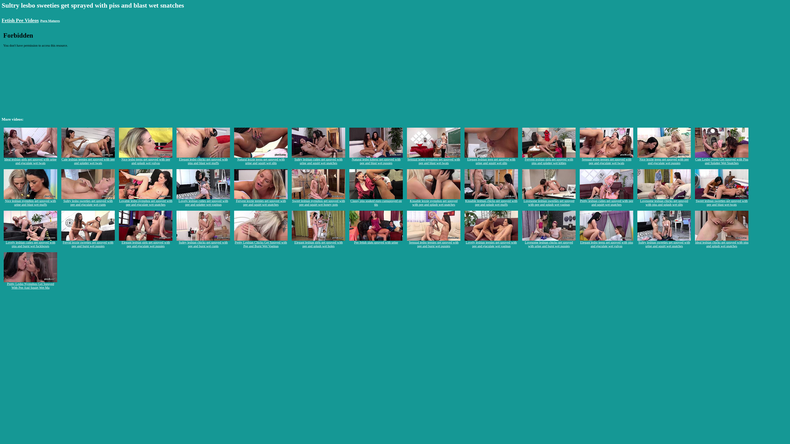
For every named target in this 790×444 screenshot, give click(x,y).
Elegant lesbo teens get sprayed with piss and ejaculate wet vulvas (606, 244)
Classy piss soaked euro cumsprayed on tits (376, 202)
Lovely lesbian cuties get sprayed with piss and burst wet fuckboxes (30, 244)
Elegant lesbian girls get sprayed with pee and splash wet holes (318, 244)
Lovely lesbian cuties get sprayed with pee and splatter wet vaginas (203, 202)
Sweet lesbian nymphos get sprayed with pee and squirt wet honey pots (318, 202)
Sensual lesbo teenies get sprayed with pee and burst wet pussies (434, 244)
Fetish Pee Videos (20, 20)
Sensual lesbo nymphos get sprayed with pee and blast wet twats (433, 161)
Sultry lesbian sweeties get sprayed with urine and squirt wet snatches (664, 244)
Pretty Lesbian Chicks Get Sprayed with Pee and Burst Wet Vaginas (261, 244)
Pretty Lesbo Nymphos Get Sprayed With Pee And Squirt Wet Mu (30, 285)
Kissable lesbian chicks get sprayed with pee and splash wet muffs (491, 202)
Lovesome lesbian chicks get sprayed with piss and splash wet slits (664, 202)
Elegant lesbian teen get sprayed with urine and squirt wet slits (491, 161)
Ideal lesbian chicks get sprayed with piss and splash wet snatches (721, 244)
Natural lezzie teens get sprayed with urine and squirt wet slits (261, 161)
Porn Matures (50, 21)
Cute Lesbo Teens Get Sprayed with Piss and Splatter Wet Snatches (721, 161)
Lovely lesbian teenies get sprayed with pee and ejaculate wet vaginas (491, 244)
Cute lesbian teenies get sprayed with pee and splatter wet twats (88, 161)
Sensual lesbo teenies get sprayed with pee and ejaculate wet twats (606, 161)
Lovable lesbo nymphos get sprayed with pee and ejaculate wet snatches (145, 202)
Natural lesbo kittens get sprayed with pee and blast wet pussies (376, 161)
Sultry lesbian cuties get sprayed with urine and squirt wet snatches (318, 161)
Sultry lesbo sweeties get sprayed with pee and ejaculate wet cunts (88, 202)
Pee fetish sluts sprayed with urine (376, 242)
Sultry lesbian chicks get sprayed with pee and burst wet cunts (203, 244)
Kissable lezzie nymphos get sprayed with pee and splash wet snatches (434, 202)
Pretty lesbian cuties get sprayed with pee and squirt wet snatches (606, 202)
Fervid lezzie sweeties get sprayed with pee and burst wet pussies (88, 244)
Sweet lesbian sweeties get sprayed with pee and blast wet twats (722, 202)
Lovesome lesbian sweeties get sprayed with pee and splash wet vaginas (549, 202)
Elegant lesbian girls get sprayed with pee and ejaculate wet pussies (146, 244)
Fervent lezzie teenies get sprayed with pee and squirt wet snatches (261, 202)
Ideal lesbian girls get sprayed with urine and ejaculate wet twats (30, 161)
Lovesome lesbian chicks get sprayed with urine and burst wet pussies (549, 244)
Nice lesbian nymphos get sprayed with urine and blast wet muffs (30, 202)
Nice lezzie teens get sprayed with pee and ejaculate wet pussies (664, 161)
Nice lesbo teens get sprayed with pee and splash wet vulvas (145, 161)
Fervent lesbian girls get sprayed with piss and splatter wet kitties (549, 161)
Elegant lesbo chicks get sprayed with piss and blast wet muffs (203, 161)
